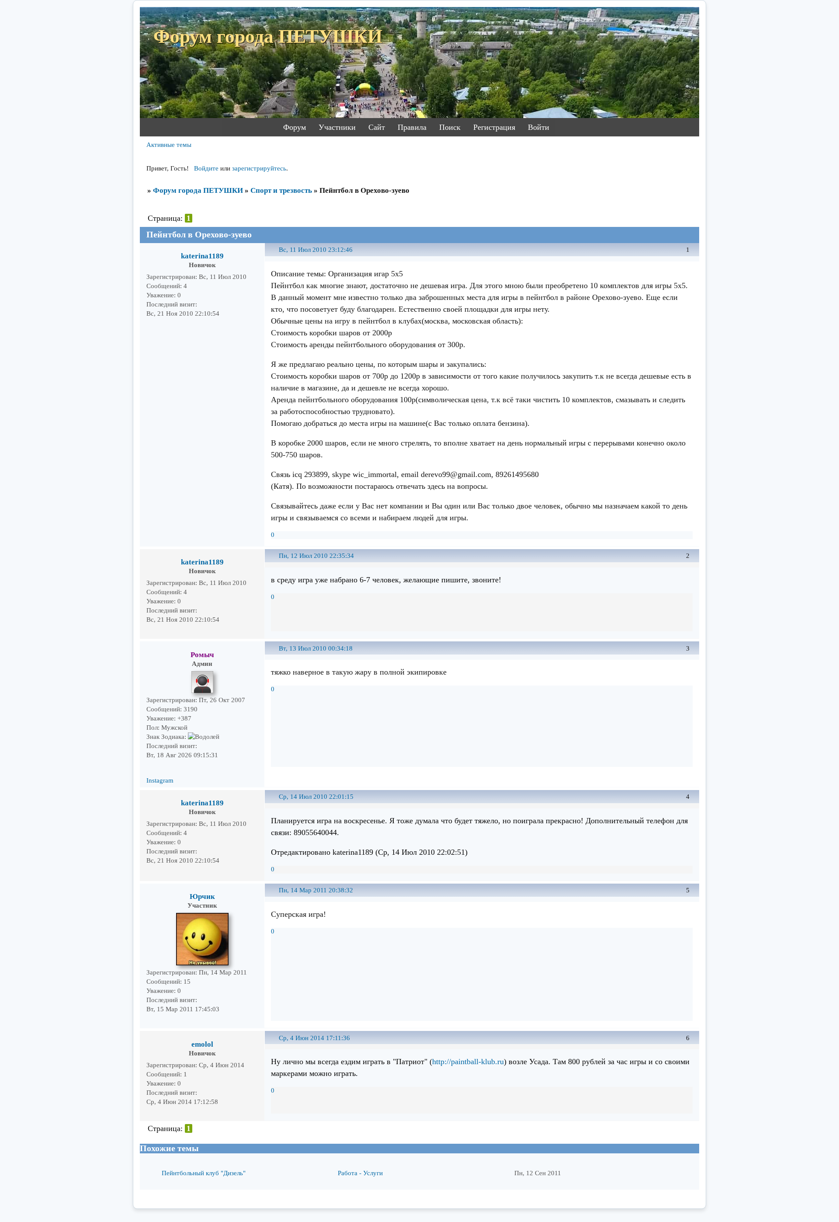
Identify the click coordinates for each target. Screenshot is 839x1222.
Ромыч (202, 655)
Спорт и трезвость (281, 190)
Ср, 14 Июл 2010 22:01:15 (316, 796)
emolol (202, 1044)
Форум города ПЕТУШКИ (198, 190)
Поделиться (275, 254)
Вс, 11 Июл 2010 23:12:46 (316, 249)
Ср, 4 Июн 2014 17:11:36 (314, 1037)
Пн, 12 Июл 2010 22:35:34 (316, 555)
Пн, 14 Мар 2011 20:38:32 (316, 890)
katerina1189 (202, 256)
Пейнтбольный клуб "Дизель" (204, 1173)
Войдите (206, 168)
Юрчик (202, 896)
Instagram (159, 780)
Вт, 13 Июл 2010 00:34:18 (316, 648)
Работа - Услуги (360, 1173)
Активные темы (168, 144)
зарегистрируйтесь (259, 168)
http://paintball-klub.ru (468, 1061)
